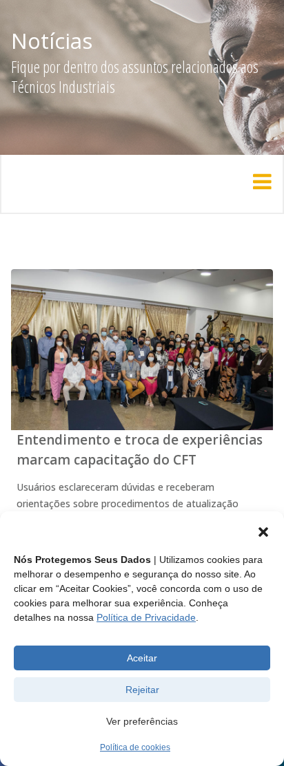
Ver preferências (142, 721)
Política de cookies (135, 747)
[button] (263, 532)
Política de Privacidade (146, 617)
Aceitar (142, 657)
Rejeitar (142, 689)
